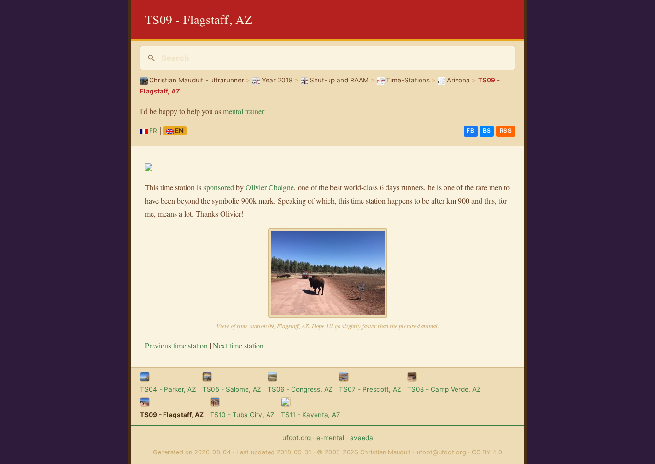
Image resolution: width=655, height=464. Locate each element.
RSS (506, 130)
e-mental (330, 437)
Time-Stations (408, 80)
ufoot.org (296, 437)
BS (487, 130)
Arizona (458, 80)
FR (153, 131)
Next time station (238, 345)
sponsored (218, 187)
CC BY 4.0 (487, 452)
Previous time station (176, 345)
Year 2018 (277, 80)
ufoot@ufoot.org (441, 452)
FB (470, 130)
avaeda (361, 437)
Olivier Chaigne (270, 187)
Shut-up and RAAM (339, 80)
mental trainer (243, 111)
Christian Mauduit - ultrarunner (196, 80)
